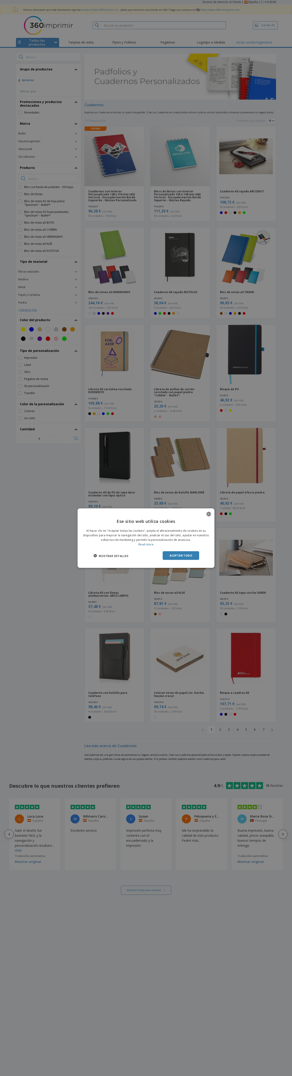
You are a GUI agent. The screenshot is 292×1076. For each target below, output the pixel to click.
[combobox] (208, 514)
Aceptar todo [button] (180, 555)
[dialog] (146, 538)
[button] (111, 555)
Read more (146, 544)
